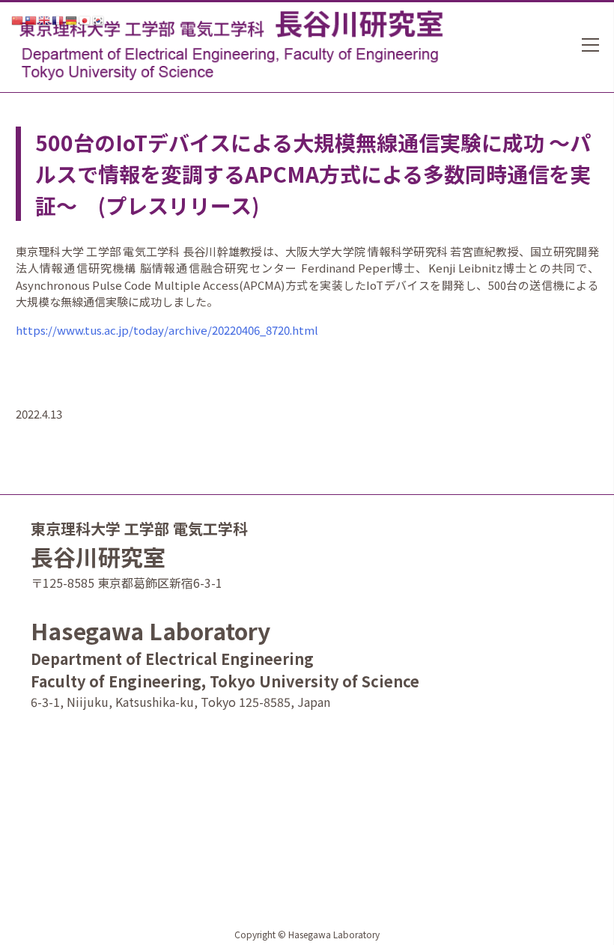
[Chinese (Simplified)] (18, 19)
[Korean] (99, 19)
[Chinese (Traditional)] (31, 19)
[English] (45, 19)
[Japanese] (85, 19)
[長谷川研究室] (228, 41)
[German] (72, 19)
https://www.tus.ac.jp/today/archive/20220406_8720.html (167, 330)
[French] (58, 19)
